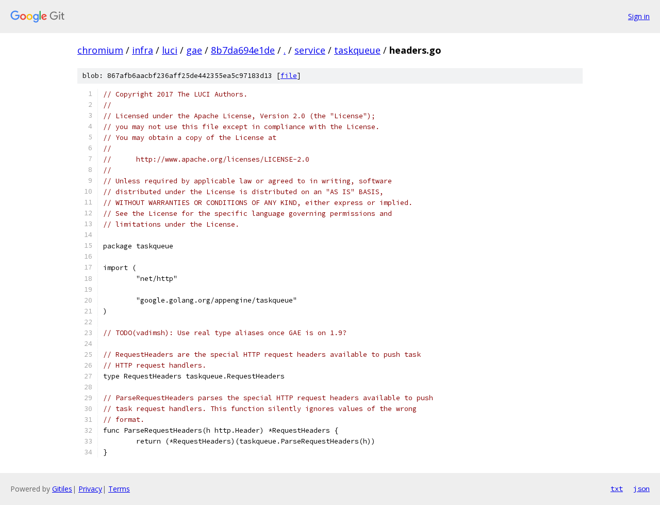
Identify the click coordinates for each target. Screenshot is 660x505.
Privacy (90, 489)
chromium (100, 50)
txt (616, 488)
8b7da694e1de (243, 50)
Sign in (639, 16)
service (309, 50)
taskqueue (357, 50)
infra (142, 50)
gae (194, 50)
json (641, 488)
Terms (119, 489)
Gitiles (62, 489)
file (288, 75)
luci (169, 50)
